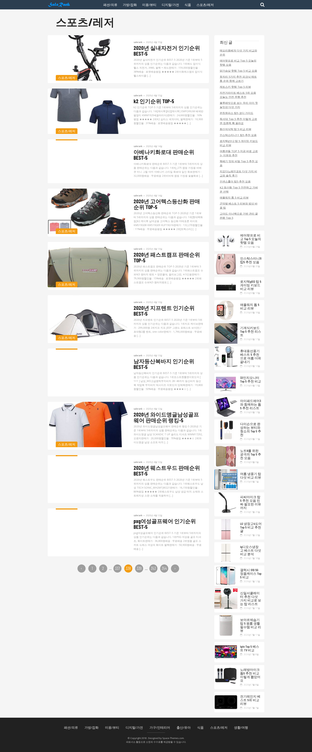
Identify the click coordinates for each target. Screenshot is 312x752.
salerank (138, 42)
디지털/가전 (170, 5)
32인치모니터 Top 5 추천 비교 (250, 379)
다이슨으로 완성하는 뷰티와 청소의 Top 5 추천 (250, 429)
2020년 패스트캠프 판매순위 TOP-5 (167, 257)
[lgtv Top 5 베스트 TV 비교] (225, 661)
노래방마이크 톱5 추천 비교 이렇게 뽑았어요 (250, 675)
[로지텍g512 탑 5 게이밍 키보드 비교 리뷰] (225, 296)
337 (117, 568)
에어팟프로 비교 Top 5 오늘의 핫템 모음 (238, 62)
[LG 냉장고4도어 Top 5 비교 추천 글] (225, 538)
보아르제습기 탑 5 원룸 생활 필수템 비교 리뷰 (250, 625)
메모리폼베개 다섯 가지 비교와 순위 (238, 52)
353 (153, 568)
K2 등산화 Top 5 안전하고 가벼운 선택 (239, 189)
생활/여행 (241, 727)
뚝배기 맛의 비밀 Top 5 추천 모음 (239, 163)
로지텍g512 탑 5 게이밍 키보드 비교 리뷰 (239, 143)
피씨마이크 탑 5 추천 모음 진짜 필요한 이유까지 (250, 502)
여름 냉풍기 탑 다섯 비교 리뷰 (250, 475)
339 (139, 568)
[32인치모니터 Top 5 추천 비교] (225, 392)
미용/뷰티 (149, 5)
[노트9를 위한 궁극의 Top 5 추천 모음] (225, 465)
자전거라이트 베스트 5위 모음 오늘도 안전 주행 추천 (238, 95)
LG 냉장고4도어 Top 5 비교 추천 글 (251, 527)
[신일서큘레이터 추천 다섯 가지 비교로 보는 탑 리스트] (225, 608)
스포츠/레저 (205, 5)
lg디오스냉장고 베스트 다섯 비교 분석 (250, 550)
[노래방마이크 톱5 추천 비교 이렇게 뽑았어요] (225, 684)
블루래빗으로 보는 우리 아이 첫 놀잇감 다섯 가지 (239, 105)
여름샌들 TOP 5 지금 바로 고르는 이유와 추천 (239, 153)
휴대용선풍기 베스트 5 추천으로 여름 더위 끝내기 (250, 356)
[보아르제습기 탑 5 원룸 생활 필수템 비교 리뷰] (225, 635)
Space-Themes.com (173, 738)
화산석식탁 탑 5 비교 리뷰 (235, 129)
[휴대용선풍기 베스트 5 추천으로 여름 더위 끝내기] (225, 366)
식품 (188, 5)
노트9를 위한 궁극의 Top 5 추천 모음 (250, 454)
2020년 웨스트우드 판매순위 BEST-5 (167, 470)
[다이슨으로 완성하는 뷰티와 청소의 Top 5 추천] (225, 439)
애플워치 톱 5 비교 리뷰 (234, 197)
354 (164, 568)
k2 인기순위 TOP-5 (154, 101)
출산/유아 (184, 727)
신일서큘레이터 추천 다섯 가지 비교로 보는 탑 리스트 (250, 598)
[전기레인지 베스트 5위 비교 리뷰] (225, 711)
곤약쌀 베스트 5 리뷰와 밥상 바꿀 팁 (238, 205)
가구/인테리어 (160, 727)
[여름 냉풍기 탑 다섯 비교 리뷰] (225, 489)
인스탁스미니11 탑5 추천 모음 (238, 135)
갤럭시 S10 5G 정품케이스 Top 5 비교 (250, 573)
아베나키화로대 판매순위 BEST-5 (164, 155)
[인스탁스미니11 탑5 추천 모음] (225, 273)
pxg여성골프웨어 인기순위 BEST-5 (165, 524)
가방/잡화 (130, 5)
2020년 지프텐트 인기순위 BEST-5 (164, 310)
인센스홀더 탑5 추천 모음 (235, 181)
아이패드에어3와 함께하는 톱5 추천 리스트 (250, 404)
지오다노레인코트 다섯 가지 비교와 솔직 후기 (238, 173)
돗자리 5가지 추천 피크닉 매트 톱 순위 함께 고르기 (238, 79)
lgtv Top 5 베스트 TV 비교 (249, 648)
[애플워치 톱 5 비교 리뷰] (225, 319)
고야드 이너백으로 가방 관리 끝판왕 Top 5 (239, 216)
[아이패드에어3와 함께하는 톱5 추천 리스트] (225, 416)
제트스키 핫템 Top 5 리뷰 (235, 87)
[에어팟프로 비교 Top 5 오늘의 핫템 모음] (225, 250)
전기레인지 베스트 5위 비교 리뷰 (250, 700)
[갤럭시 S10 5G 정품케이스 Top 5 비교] (225, 585)
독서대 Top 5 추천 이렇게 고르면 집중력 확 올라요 (238, 121)
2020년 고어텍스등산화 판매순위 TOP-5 (167, 204)
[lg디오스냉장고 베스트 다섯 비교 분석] (225, 562)
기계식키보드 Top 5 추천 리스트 (250, 331)
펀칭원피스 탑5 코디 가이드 (236, 113)
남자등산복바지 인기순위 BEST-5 (164, 364)
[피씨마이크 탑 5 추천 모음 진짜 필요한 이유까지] (225, 512)
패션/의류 (110, 5)
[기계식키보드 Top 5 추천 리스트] (225, 343)
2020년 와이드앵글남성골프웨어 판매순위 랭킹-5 (166, 417)
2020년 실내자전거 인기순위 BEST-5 (167, 50)
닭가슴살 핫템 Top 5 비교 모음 (238, 70)
